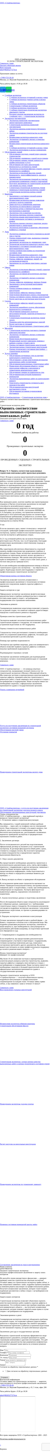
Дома (7, 232)
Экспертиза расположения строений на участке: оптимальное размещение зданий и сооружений (28, 180)
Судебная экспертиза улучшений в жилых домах (28, 97)
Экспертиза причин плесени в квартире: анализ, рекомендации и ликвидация (28, 224)
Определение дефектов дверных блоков (25, 293)
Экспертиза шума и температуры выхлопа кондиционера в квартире (26, 210)
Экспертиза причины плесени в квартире (25, 215)
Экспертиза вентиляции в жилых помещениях (27, 150)
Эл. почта (4, 1357)
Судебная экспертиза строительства (23, 108)
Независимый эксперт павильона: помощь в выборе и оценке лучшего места (26, 342)
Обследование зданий (13, 152)
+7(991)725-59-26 (7, 78)
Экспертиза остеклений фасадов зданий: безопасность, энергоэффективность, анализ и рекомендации (27, 175)
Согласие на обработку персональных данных (19, 1367)
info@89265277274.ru (8, 70)
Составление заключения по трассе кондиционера (20, 1265)
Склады (8, 301)
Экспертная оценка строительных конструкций (28, 347)
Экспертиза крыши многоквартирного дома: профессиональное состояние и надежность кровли (27, 219)
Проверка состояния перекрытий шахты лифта (18, 1224)
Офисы (7, 267)
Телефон (4, 1353)
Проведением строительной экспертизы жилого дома (21, 772)
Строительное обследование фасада (14, 1026)
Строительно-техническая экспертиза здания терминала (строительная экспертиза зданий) (27, 189)
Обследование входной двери (12, 730)
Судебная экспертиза (13, 95)
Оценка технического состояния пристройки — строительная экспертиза (28, 350)
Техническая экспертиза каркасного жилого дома (29, 244)
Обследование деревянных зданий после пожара (28, 158)
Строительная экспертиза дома (34, 397)
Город (2, 1360)
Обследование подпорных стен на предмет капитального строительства (26, 357)
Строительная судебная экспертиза (23, 106)
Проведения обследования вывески (23, 339)
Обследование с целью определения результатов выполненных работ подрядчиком (28, 361)
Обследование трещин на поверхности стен (26, 372)
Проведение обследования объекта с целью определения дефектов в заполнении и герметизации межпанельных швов (26, 368)
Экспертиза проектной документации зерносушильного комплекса (24, 122)
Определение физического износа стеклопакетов (28, 295)
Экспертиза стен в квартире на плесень (25, 213)
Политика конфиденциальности (12, 1439)
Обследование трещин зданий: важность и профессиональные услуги (26, 161)
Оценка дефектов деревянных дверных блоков (27, 282)
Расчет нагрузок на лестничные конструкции (27, 299)
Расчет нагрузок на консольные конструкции (18, 1144)
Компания (4, 1355)
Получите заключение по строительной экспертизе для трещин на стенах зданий (29, 184)
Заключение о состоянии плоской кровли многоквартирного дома (25, 197)
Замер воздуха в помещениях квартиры (25, 204)
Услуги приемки (11, 353)
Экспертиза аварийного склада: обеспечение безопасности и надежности (27, 308)
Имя (2, 1350)
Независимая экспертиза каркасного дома (26, 137)
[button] (7, 63)
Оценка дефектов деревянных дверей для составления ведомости (25, 260)
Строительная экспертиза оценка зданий (25, 192)
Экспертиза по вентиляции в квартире (24, 207)
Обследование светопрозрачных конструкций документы (23, 812)
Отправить (4, 1377)
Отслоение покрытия (8, 732)
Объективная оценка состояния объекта (16, 576)
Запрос (2, 1365)
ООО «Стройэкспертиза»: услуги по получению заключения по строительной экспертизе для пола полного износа (24, 809)
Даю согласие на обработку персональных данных (27, 1371)
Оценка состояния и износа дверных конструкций (29, 297)
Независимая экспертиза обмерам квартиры (17, 1024)
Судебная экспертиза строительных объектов (27, 104)
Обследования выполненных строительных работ (29, 326)
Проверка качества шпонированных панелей (27, 322)
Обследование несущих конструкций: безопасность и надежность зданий (24, 166)
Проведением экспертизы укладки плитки (17, 1104)
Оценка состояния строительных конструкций (27, 345)
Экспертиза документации (15, 118)
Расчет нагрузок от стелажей (20, 324)
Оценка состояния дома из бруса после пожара (28, 257)
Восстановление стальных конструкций (16, 990)
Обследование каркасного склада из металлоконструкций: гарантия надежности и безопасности (27, 314)
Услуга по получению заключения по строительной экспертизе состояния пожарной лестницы (20, 727)
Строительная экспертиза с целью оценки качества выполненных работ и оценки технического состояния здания (24, 1063)
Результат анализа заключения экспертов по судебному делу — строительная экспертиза (26, 115)
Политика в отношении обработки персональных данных (23, 1375)
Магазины (9, 328)
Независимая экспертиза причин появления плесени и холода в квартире (26, 201)
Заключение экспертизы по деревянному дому (27, 242)
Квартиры (9, 194)
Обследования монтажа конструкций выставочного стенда (24, 388)
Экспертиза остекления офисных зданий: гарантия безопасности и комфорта (29, 170)
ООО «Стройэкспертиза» (10, 3)
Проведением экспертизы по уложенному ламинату (20, 1184)
